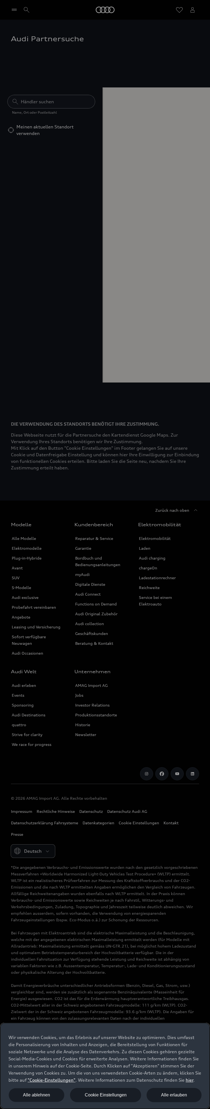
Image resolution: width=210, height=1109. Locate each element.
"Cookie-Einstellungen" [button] (51, 1080)
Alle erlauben (174, 1095)
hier (189, 1080)
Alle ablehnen (36, 1095)
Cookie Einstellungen (106, 1095)
